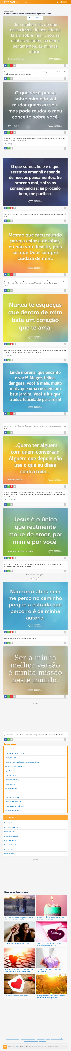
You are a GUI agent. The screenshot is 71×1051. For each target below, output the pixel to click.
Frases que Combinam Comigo (15, 753)
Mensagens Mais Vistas (12, 1039)
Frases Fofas (9, 793)
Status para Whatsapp (12, 780)
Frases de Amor (9, 823)
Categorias (42, 1041)
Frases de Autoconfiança (13, 802)
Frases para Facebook (12, 797)
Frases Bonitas (9, 832)
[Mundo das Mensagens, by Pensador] (20, 2)
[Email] (14, 65)
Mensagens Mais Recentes (28, 1039)
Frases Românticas (10, 840)
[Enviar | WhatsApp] (8, 65)
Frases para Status (11, 775)
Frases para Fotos (10, 758)
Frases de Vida (9, 854)
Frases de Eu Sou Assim (12, 749)
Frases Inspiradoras (11, 788)
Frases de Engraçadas (11, 836)
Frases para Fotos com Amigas (15, 766)
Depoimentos (41, 1039)
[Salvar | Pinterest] (11, 65)
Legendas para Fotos (12, 771)
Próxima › (38, 18)
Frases (48, 1039)
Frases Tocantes (10, 784)
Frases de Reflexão (10, 845)
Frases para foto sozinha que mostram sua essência (22, 762)
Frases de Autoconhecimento (14, 806)
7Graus (17, 1046)
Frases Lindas (8, 849)
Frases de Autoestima (12, 810)
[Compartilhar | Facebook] (5, 65)
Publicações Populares (31, 1041)
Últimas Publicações (57, 1039)
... (64, 66)
